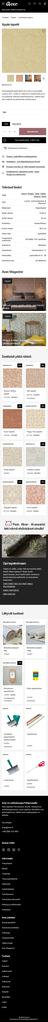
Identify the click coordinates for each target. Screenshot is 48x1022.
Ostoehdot (6, 884)
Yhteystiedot (7, 863)
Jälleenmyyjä (7, 943)
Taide (37, 194)
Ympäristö (6, 874)
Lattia (4, 1002)
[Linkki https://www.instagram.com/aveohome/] (8, 849)
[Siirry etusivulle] (11, 3)
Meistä (4, 868)
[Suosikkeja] (34, 3)
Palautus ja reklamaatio (11, 904)
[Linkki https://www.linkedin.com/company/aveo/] (13, 849)
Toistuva (37, 196)
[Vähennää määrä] (4, 131)
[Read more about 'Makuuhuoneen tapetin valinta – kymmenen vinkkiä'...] (24, 294)
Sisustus (5, 966)
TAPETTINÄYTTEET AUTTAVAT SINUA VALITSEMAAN (18, 585)
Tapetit (13, 17)
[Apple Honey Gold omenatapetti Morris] (24, 50)
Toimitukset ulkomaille (11, 899)
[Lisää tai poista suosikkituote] (43, 31)
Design (31, 194)
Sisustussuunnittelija (10, 928)
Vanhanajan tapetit (26, 17)
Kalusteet (6, 987)
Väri (4, 112)
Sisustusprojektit (8, 922)
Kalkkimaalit (7, 971)
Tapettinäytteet (8, 889)
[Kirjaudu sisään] (39, 3)
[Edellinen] (4, 78)
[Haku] (29, 3)
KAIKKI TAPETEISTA (11, 590)
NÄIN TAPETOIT (9, 594)
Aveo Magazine (8, 948)
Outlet (4, 1007)
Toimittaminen (8, 894)
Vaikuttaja (6, 933)
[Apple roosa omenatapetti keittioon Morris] (28, 78)
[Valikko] (3, 3)
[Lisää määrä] (14, 131)
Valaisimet (6, 981)
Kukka (43, 194)
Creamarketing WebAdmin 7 (28, 1019)
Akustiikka (6, 997)
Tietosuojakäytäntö (9, 879)
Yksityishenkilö (8, 938)
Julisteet (5, 976)
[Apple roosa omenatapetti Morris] (37, 78)
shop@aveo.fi (7, 827)
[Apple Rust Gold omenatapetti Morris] (19, 78)
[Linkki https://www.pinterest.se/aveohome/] (18, 849)
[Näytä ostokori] (44, 3)
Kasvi (44, 196)
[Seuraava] (43, 78)
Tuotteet (5, 17)
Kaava (24, 194)
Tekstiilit (5, 992)
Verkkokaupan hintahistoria (17, 148)
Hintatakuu (6, 910)
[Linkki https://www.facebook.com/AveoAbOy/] (3, 849)
